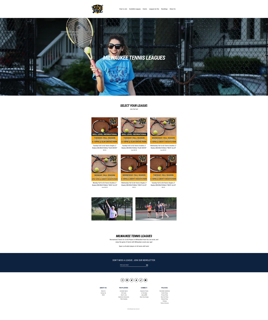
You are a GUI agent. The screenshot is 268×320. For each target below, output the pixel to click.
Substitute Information (123, 297)
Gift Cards (123, 293)
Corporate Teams (144, 291)
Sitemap (165, 301)
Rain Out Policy (164, 297)
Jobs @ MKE (144, 295)
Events (145, 9)
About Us (173, 9)
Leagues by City (154, 9)
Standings (164, 9)
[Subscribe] (147, 265)
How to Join (123, 9)
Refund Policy (164, 299)
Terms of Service (165, 303)
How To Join (124, 295)
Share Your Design (144, 297)
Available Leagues (135, 9)
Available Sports (124, 291)
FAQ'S (103, 295)
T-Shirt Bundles (123, 299)
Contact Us (103, 293)
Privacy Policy (164, 295)
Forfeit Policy (164, 293)
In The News (144, 293)
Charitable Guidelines (164, 291)
